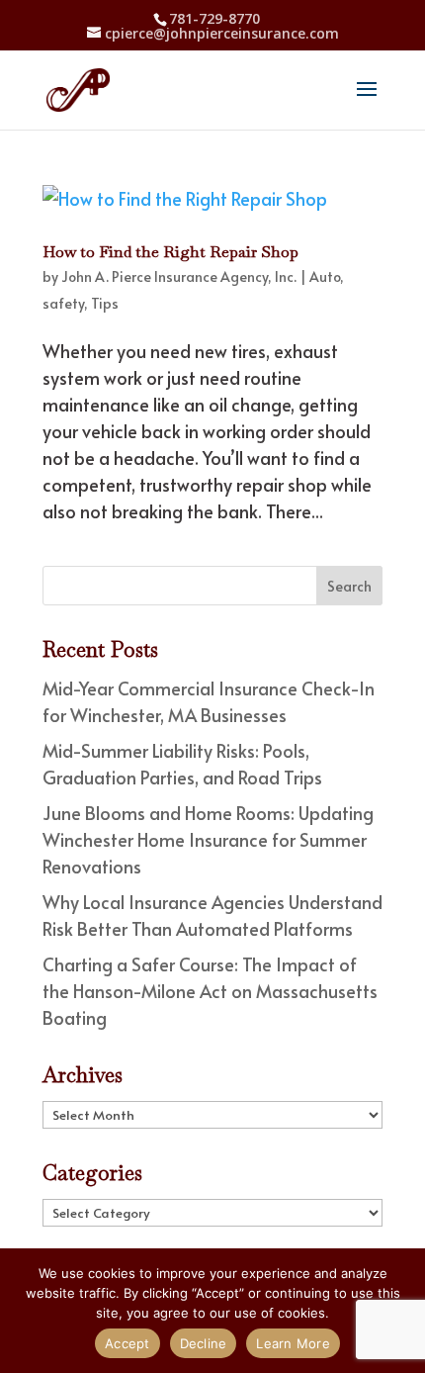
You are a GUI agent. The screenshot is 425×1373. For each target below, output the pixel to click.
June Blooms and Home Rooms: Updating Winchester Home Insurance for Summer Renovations (208, 839)
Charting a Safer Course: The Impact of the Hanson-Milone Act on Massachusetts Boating (210, 991)
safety (63, 303)
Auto (324, 276)
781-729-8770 (214, 18)
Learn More (293, 1343)
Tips (105, 303)
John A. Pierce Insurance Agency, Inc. (179, 276)
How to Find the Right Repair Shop (170, 251)
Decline (203, 1343)
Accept (127, 1343)
